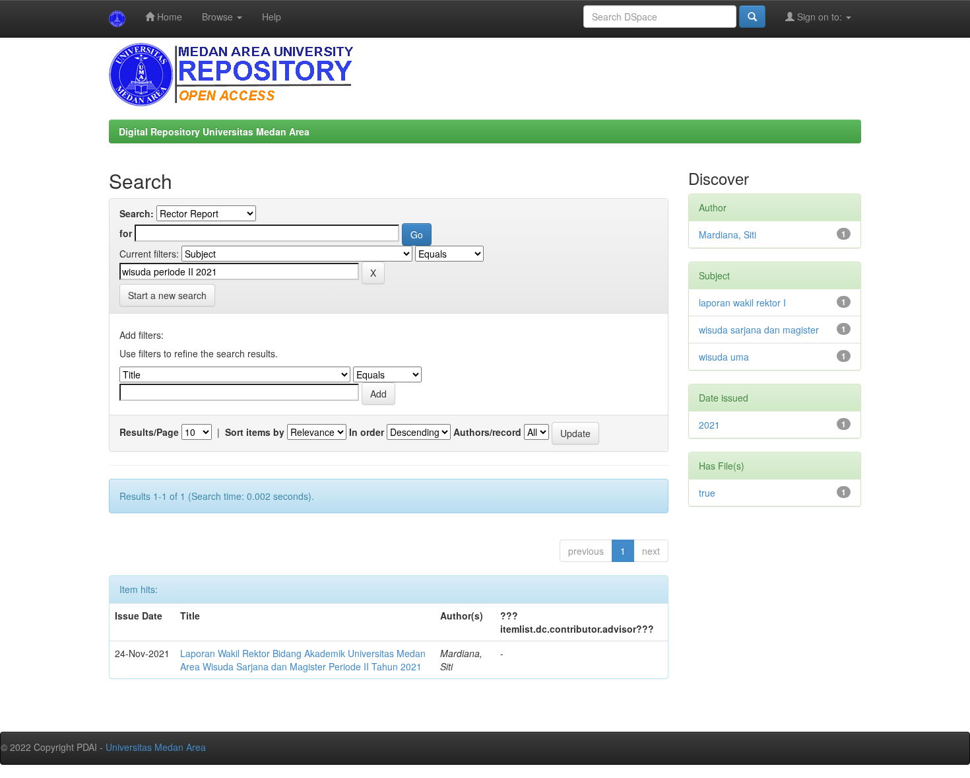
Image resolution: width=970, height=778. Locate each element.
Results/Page (149, 432)
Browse (219, 16)
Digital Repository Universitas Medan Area (214, 131)
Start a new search (167, 295)
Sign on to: (819, 16)
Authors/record (487, 432)
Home (168, 16)
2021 (709, 424)
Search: (136, 213)
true (707, 492)
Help (271, 16)
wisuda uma (724, 356)
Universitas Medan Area (156, 747)
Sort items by (254, 432)
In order (366, 432)
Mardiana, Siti (727, 234)
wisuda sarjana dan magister (759, 329)
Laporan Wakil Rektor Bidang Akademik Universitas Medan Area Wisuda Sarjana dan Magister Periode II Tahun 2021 (303, 660)
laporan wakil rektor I (742, 302)
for (125, 233)
